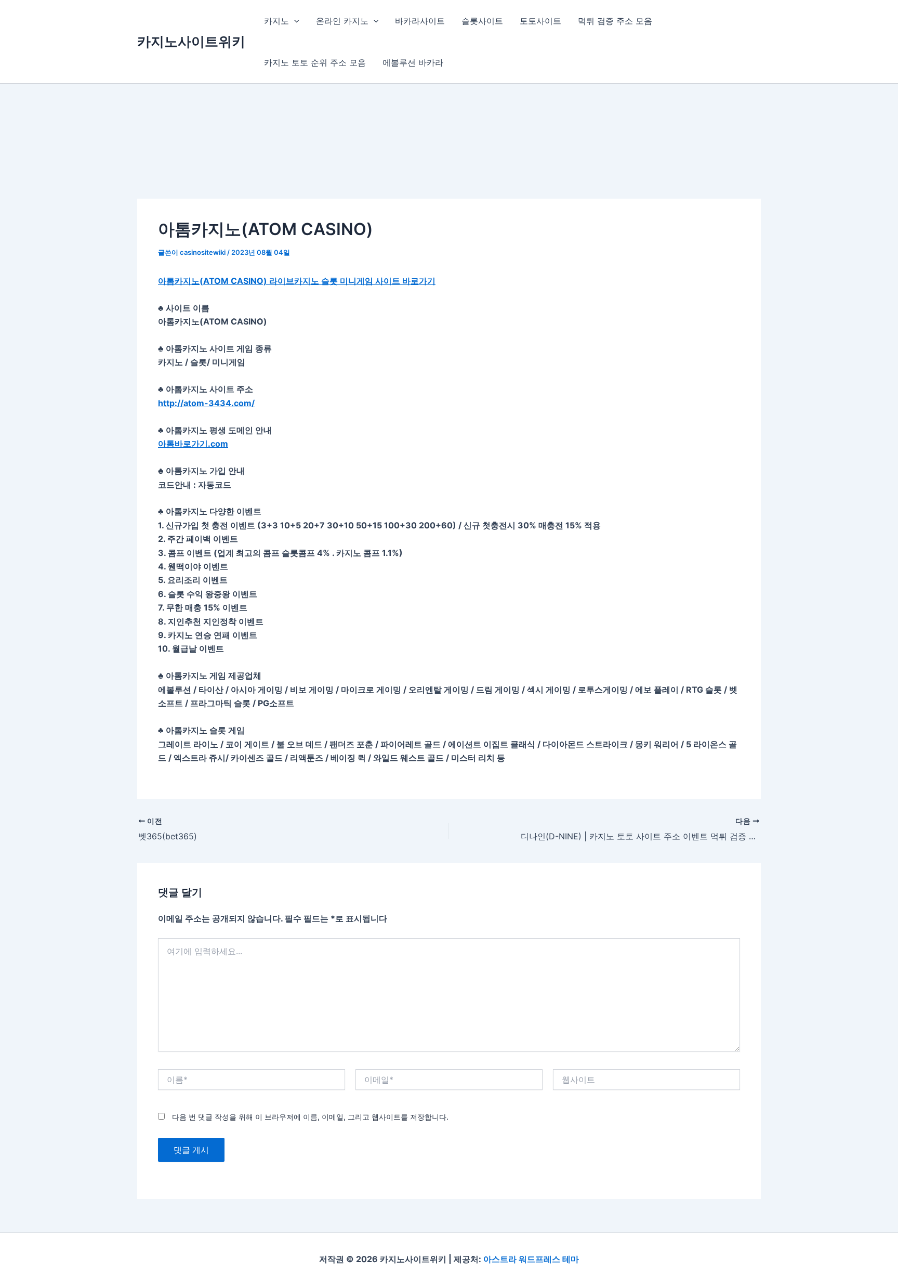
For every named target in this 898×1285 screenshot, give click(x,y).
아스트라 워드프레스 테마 (531, 1259)
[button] (294, 21)
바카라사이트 (420, 21)
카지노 (276, 21)
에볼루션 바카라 (412, 62)
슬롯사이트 (482, 21)
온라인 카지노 (342, 21)
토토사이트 (540, 21)
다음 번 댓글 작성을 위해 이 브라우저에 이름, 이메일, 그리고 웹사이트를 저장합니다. (310, 1116)
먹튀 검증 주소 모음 (615, 21)
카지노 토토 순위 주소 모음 (315, 62)
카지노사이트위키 (191, 41)
